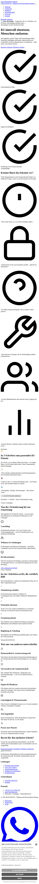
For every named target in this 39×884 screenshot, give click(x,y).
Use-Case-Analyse (11, 767)
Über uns (8, 14)
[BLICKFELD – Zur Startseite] (18, 3)
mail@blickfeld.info (11, 792)
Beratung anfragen (6, 19)
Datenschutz (9, 802)
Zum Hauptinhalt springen (9, 2)
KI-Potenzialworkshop (12, 765)
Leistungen (8, 9)
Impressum (8, 801)
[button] (19, 22)
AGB (6, 804)
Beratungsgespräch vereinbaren (11, 749)
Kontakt (7, 16)
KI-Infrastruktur (10, 12)
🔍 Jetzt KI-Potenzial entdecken (11, 496)
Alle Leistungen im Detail (9, 568)
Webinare (8, 10)
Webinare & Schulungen (12, 771)
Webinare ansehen (18, 47)
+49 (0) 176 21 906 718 (12, 790)
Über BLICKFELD (11, 780)
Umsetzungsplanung (11, 769)
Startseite (7, 7)
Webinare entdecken (27, 749)
